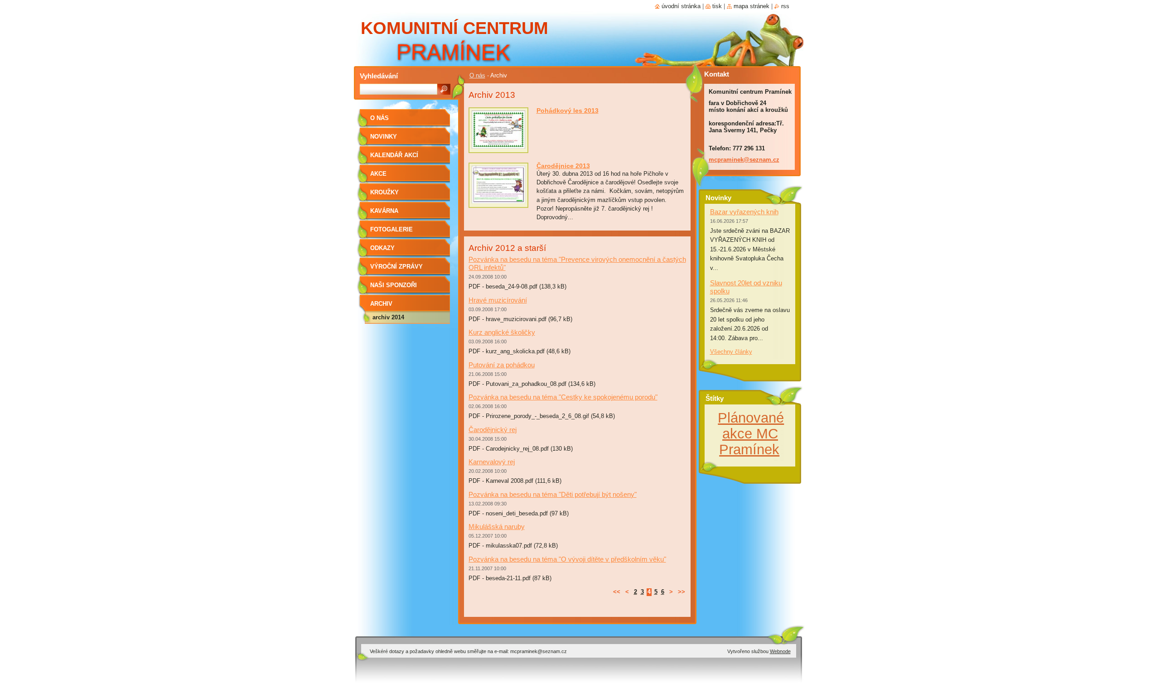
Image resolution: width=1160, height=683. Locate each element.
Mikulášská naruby (497, 526)
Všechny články (731, 351)
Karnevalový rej (492, 462)
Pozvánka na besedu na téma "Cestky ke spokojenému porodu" (563, 397)
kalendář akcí (394, 155)
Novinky (383, 136)
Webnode (780, 651)
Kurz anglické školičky (502, 332)
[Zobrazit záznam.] (498, 148)
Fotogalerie (391, 229)
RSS (785, 6)
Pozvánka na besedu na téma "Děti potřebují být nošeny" (553, 494)
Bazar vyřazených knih (744, 212)
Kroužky (384, 192)
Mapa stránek (751, 6)
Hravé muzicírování (498, 300)
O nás (477, 75)
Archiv (381, 303)
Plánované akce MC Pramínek (751, 433)
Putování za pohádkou (502, 365)
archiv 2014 (388, 317)
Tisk (717, 6)
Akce (378, 173)
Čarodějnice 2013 (563, 165)
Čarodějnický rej (493, 429)
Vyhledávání (379, 76)
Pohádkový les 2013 (567, 110)
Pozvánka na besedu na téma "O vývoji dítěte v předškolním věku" (567, 559)
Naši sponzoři (393, 285)
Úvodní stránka (681, 6)
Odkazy (382, 248)
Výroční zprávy (396, 266)
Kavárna (384, 210)
